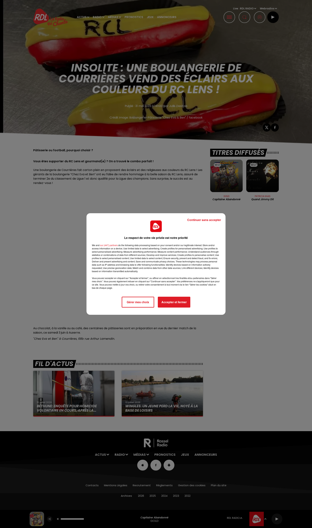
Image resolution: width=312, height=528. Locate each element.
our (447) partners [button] (109, 245)
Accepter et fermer (174, 302)
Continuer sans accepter (204, 220)
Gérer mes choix (138, 302)
